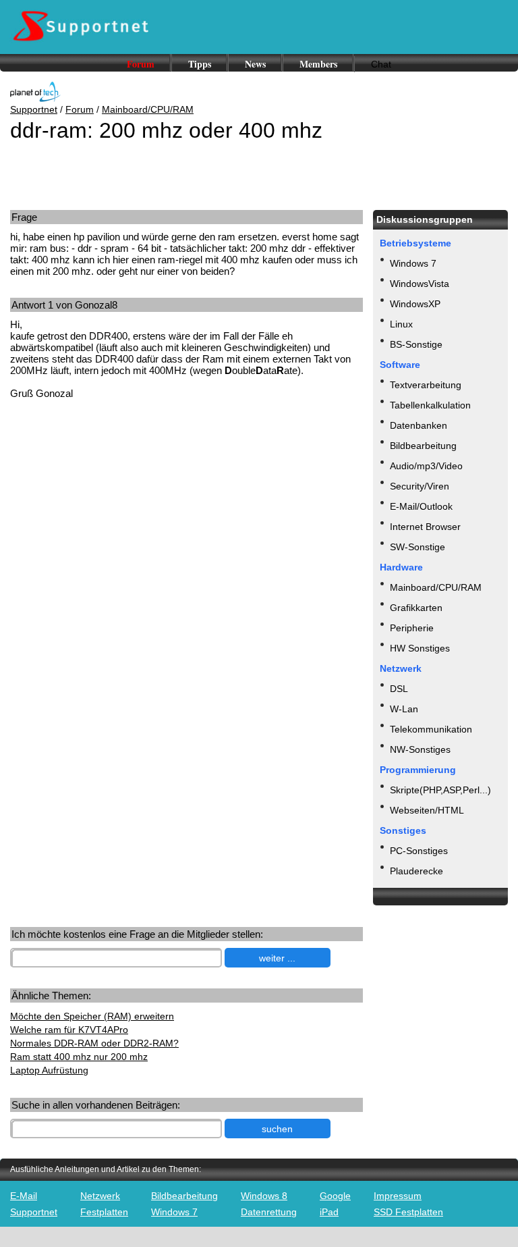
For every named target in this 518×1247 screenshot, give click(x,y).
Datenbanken (418, 425)
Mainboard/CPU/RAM (148, 109)
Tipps (199, 64)
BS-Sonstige (416, 344)
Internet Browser (425, 526)
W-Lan (404, 709)
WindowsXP (415, 303)
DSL (399, 688)
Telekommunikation (431, 729)
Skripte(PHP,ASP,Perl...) (440, 790)
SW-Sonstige (417, 546)
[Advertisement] (113, 515)
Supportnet (33, 109)
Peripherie (412, 627)
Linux (401, 324)
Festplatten (104, 1211)
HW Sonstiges (420, 648)
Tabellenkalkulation (430, 405)
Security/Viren (419, 486)
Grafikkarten (416, 607)
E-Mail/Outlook (421, 506)
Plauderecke (416, 871)
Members (318, 64)
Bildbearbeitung (423, 445)
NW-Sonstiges (420, 749)
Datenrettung (269, 1211)
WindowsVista (419, 283)
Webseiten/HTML (427, 810)
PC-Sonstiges (419, 850)
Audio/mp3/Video (426, 465)
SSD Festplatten (408, 1211)
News (255, 64)
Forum (140, 64)
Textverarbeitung (425, 384)
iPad (329, 1211)
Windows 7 (413, 263)
